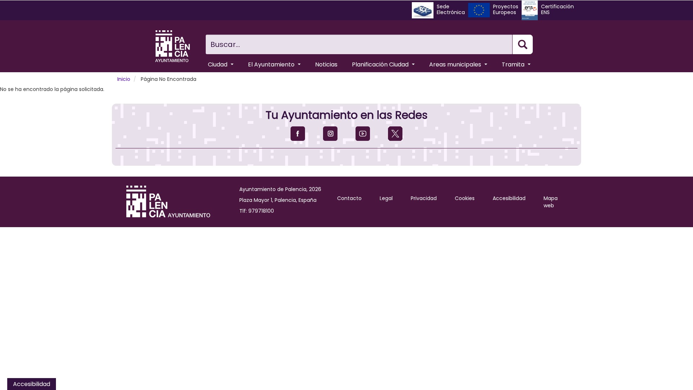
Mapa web (551, 202)
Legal (386, 198)
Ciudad (218, 64)
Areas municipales (456, 64)
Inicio (123, 79)
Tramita (514, 64)
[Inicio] (172, 46)
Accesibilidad (509, 198)
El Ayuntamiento (272, 64)
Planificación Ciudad (381, 64)
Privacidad (424, 198)
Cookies (465, 198)
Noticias (326, 64)
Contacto (349, 198)
